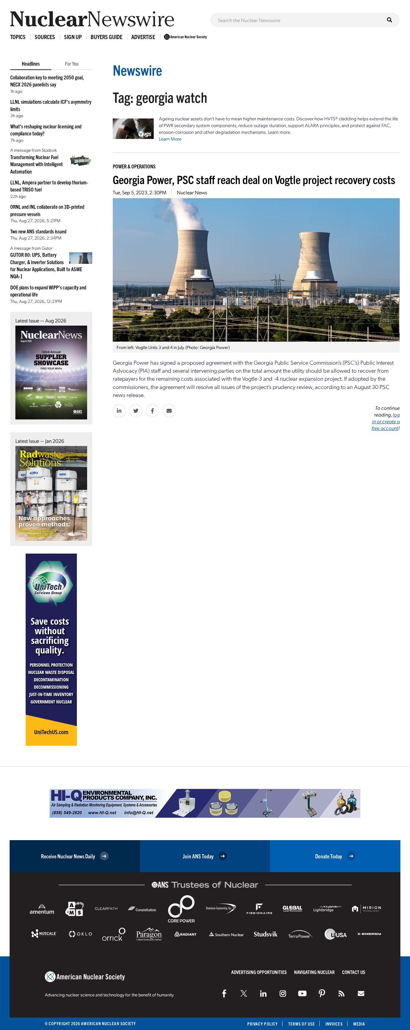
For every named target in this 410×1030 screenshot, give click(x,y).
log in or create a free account (386, 421)
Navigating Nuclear (314, 972)
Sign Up (73, 36)
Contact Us (353, 972)
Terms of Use (301, 1023)
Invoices (334, 1023)
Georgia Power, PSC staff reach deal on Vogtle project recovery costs (254, 179)
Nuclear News (192, 192)
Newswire (137, 69)
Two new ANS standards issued (38, 231)
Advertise (143, 36)
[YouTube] (302, 993)
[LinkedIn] (263, 993)
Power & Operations (134, 166)
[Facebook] (224, 993)
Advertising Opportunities (259, 972)
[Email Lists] (361, 993)
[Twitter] (244, 993)
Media (359, 1023)
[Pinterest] (322, 993)
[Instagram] (283, 993)
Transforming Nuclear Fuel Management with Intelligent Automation (36, 164)
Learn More (170, 138)
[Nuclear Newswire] (341, 993)
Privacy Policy (262, 1023)
